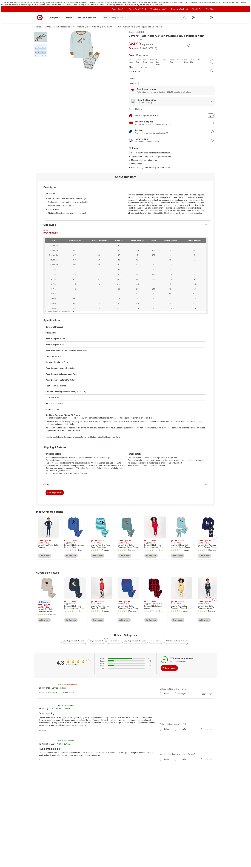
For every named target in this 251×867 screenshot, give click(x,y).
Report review (206, 693)
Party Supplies (238, 2)
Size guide (143, 67)
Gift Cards (8, 5)
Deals (38, 5)
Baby (122, 2)
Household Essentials (112, 2)
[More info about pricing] (188, 45)
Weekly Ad (98, 5)
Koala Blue (172, 61)
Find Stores (159, 5)
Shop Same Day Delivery (124, 5)
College (28, 2)
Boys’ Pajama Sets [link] (97, 641)
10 (136, 71)
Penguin (179, 60)
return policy (140, 465)
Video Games (212, 2)
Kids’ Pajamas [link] (156, 641)
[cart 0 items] (211, 17)
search (184, 18)
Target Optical (31, 5)
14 (142, 71)
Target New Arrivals (8, 2)
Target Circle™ (118, 9)
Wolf (198, 60)
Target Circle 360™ (158, 9)
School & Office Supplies (175, 2)
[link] (135, 39)
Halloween (35, 2)
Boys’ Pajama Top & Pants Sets (149, 26)
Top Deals (77, 5)
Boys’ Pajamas (108, 26)
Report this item (135, 109)
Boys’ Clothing (93, 26)
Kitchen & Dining (77, 2)
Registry (136, 5)
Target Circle (150, 5)
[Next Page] (212, 61)
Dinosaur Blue (152, 61)
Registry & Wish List (179, 9)
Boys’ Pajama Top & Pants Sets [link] (74, 641)
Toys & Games (189, 2)
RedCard (142, 5)
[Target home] (40, 17)
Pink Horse (186, 61)
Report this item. (112, 437)
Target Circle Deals (87, 5)
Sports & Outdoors (145, 2)
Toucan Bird (193, 61)
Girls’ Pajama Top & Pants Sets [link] (177, 641)
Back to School (20, 2)
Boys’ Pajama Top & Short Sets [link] (135, 641)
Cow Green (145, 61)
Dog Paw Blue (158, 61)
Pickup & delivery (87, 17)
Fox (164, 60)
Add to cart (133, 83)
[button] (135, 39)
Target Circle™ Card (137, 9)
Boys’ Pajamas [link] (114, 641)
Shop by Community (19, 5)
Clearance (44, 5)
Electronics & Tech (200, 2)
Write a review (169, 667)
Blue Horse (131, 61)
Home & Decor (66, 2)
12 (139, 71)
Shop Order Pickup (108, 5)
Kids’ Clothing (78, 26)
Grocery (101, 2)
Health (157, 2)
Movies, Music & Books (225, 2)
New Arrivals (52, 5)
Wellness (163, 2)
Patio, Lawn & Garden (91, 2)
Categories (54, 17)
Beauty (126, 2)
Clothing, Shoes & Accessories (50, 2)
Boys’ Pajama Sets (125, 26)
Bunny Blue (138, 61)
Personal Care (134, 2)
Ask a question (54, 492)
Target (38, 26)
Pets (153, 2)
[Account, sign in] (198, 17)
